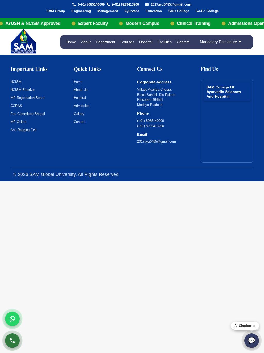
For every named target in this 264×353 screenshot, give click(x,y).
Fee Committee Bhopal (28, 114)
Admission (81, 106)
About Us (81, 90)
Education (154, 11)
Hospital (145, 42)
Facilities (165, 42)
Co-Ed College (207, 11)
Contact (183, 42)
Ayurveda (131, 11)
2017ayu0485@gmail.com (171, 4)
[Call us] (12, 340)
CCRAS (16, 106)
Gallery (79, 114)
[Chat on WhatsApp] (12, 319)
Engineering (81, 11)
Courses (127, 42)
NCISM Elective (23, 90)
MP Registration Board (27, 98)
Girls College (178, 11)
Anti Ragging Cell (23, 130)
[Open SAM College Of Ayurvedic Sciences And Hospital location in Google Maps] (227, 119)
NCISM (16, 82)
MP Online (18, 122)
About (86, 42)
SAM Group (55, 11)
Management (107, 11)
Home (71, 42)
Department (105, 42)
